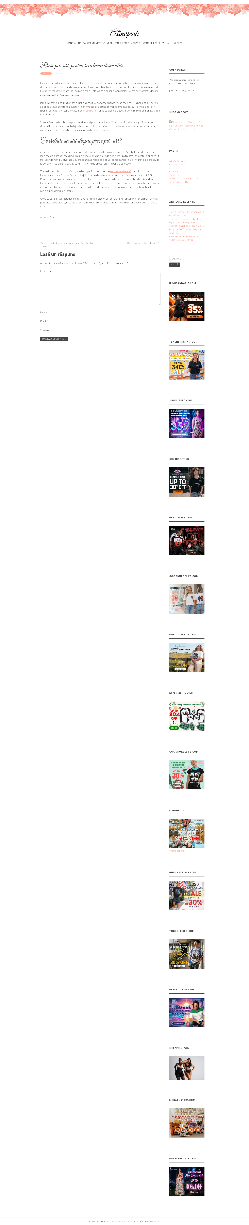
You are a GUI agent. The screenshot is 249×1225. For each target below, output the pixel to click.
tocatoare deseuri (120, 171)
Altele (56, 217)
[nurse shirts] (186, 612)
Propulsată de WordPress (119, 1221)
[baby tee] (186, 495)
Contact (173, 171)
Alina (59, 73)
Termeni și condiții (178, 182)
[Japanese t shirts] (186, 967)
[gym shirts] (186, 320)
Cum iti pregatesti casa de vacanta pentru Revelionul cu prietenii (67, 244)
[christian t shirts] (186, 909)
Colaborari (175, 168)
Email (44, 321)
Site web (45, 330)
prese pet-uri (91, 110)
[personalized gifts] (186, 1136)
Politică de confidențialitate (183, 178)
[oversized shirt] (186, 671)
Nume (44, 312)
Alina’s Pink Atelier (178, 161)
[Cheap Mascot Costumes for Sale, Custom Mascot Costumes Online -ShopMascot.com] (186, 129)
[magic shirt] (186, 1195)
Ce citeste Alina (177, 164)
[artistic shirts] (186, 437)
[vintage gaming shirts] (186, 554)
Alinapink (124, 33)
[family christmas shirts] (186, 730)
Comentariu (47, 271)
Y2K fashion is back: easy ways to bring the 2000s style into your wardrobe (186, 229)
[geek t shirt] (186, 1026)
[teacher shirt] (186, 378)
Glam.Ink (155, 1221)
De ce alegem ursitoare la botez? (143, 243)
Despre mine (176, 175)
